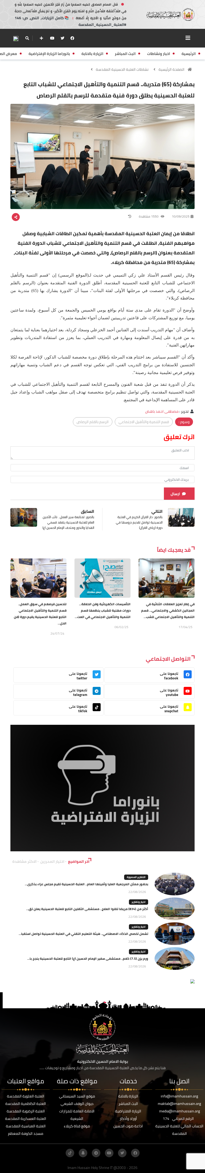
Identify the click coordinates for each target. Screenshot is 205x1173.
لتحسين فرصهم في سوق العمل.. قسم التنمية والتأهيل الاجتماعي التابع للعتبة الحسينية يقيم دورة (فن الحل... (40, 613)
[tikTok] (70, 1153)
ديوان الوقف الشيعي (77, 1103)
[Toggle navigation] (188, 38)
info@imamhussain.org (179, 1096)
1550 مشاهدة (149, 216)
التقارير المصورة (136, 877)
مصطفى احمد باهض (162, 411)
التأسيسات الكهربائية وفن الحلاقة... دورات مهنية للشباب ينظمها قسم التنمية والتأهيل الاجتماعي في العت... (103, 610)
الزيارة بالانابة (128, 1096)
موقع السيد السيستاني (77, 1096)
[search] (27, 38)
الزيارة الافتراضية (128, 1111)
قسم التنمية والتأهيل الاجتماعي (144, 421)
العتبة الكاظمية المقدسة (25, 1103)
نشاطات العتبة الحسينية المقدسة (122, 69)
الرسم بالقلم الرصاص (93, 421)
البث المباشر (128, 1103)
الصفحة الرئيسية (171, 69)
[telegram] (96, 1153)
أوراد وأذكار (128, 1118)
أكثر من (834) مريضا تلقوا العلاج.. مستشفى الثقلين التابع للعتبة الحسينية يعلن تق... (87, 909)
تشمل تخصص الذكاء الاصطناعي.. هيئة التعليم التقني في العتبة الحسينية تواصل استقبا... (83, 934)
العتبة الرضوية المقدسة (26, 1111)
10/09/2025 (181, 216)
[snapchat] (83, 1153)
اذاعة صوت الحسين (128, 1126)
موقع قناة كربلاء (77, 1126)
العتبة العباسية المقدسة (26, 1126)
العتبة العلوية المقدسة (25, 1096)
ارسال (175, 493)
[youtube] (52, 38)
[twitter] (62, 38)
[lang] (15, 38)
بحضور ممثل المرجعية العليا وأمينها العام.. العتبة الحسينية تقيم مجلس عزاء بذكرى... (86, 884)
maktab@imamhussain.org (179, 1103)
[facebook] (72, 38)
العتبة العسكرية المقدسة (25, 1118)
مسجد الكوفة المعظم (25, 1133)
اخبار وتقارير (138, 901)
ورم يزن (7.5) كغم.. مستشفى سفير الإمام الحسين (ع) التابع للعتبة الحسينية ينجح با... (87, 958)
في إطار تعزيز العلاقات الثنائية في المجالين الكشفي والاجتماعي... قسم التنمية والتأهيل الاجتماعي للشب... (168, 610)
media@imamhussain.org (179, 1111)
